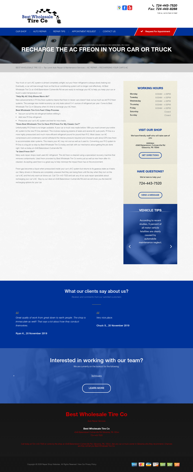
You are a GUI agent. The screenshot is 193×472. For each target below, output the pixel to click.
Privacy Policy (90, 464)
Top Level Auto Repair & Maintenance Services (64, 67)
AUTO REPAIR (39, 31)
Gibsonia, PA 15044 (120, 45)
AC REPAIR (92, 67)
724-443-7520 (166, 5)
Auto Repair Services (96, 421)
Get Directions (150, 155)
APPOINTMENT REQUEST (84, 31)
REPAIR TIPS (59, 31)
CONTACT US (109, 31)
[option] (150, 234)
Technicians (96, 376)
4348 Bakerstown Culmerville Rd (94, 45)
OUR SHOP (21, 31)
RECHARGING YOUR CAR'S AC (113, 67)
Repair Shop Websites (51, 464)
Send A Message (150, 195)
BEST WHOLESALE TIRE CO (28, 67)
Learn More (96, 388)
